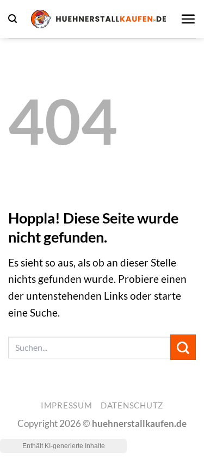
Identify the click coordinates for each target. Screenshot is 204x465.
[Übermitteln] (183, 347)
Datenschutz (132, 405)
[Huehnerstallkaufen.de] (98, 19)
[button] (12, 18)
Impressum (66, 405)
